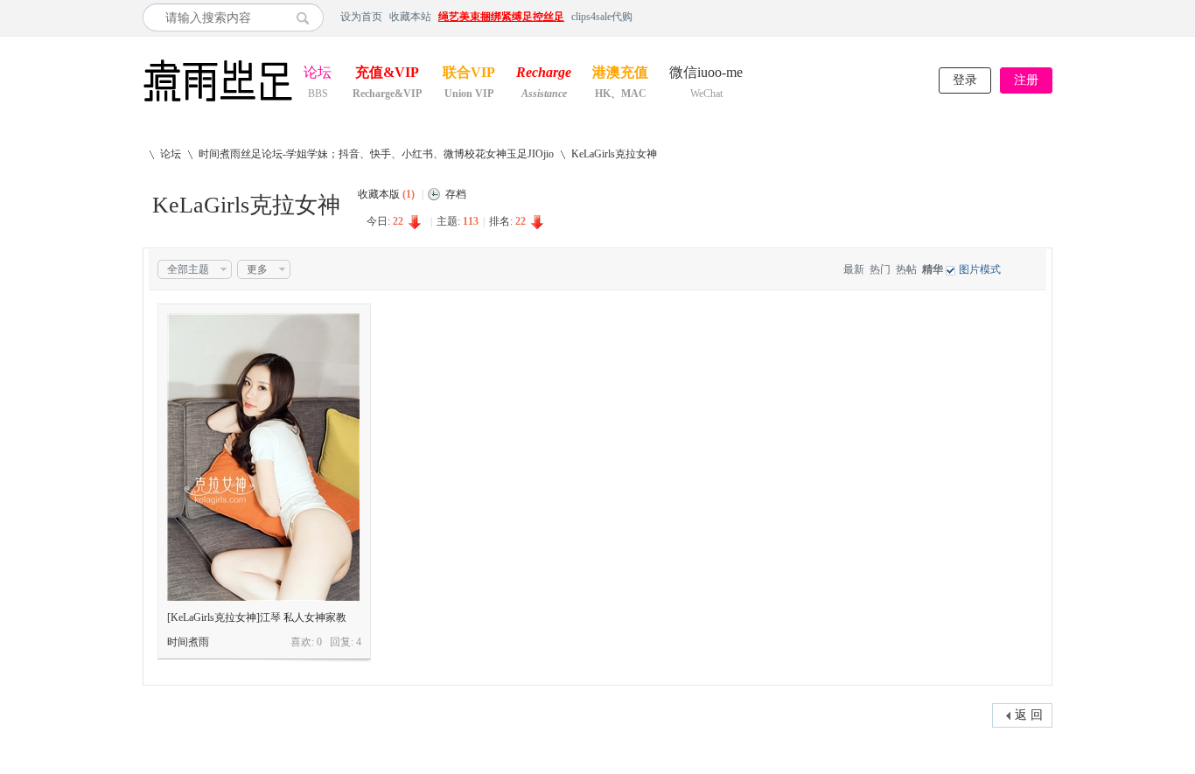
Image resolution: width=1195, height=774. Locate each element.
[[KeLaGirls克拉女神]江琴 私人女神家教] (263, 457)
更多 (257, 269)
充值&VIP (387, 74)
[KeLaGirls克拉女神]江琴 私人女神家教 (256, 617)
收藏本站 (410, 16)
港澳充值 (620, 74)
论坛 (318, 74)
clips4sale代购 (601, 16)
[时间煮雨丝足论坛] (218, 103)
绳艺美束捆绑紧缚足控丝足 (501, 16)
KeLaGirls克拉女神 (614, 154)
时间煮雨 (188, 642)
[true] (307, 17)
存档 (455, 194)
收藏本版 (386, 194)
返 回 (1029, 715)
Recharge (543, 74)
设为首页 (361, 16)
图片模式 (980, 269)
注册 (1026, 80)
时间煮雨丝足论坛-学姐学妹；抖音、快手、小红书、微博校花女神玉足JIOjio (376, 154)
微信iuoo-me (706, 74)
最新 (853, 269)
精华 (932, 269)
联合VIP (469, 74)
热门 (880, 269)
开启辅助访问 (1048, 16)
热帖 (906, 269)
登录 (965, 80)
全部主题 (188, 269)
